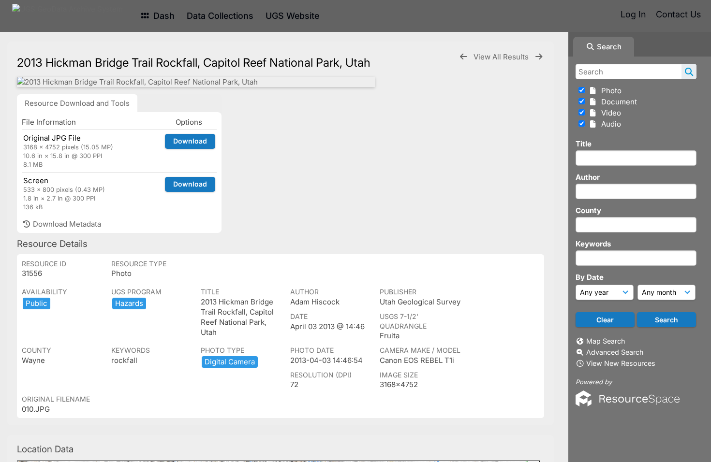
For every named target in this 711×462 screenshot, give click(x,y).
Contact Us (678, 14)
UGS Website (292, 16)
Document (617, 101)
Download (190, 141)
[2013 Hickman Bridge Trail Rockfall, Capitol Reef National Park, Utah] (196, 82)
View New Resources (620, 363)
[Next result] (538, 57)
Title (584, 143)
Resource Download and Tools (77, 103)
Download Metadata (66, 224)
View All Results (502, 56)
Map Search (605, 341)
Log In (633, 14)
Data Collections (220, 16)
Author (588, 177)
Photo (609, 90)
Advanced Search (614, 352)
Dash (163, 16)
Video (609, 112)
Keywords (593, 243)
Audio (609, 124)
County (588, 210)
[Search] (688, 71)
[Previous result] (463, 57)
